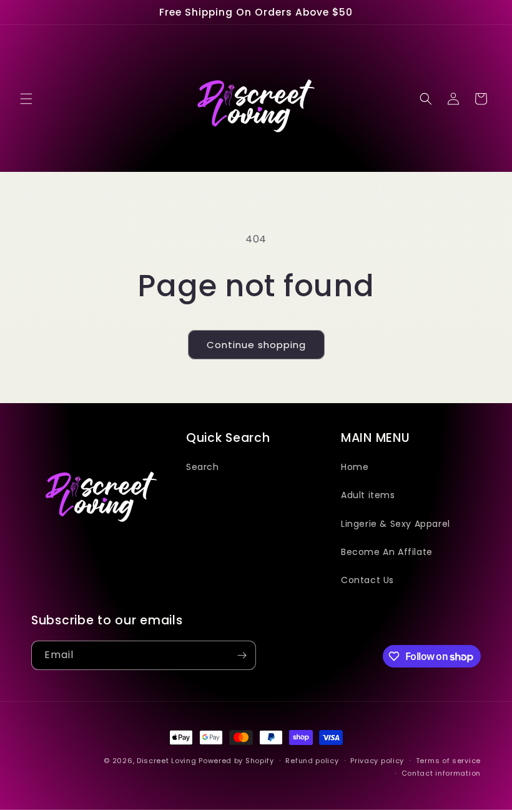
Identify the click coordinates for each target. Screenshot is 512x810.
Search (202, 467)
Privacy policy (377, 761)
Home (354, 467)
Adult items (368, 495)
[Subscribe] (241, 655)
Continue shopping (256, 344)
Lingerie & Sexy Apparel (395, 524)
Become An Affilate (387, 552)
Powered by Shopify (236, 761)
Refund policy (311, 761)
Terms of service (448, 761)
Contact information (441, 773)
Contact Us (367, 580)
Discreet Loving (167, 761)
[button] (26, 98)
